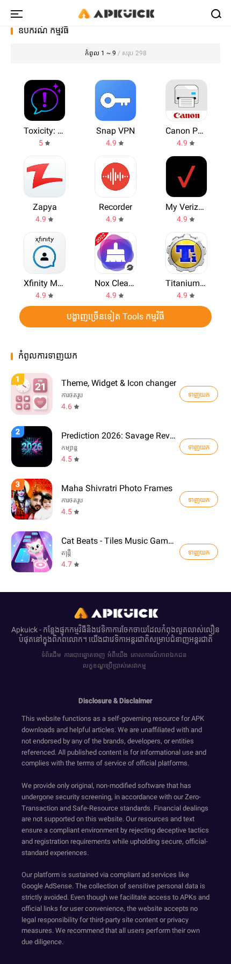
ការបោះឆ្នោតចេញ (84, 655)
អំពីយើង (117, 655)
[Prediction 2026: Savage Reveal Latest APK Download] (31, 446)
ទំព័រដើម (51, 655)
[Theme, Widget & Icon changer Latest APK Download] (31, 394)
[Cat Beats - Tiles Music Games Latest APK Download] (31, 551)
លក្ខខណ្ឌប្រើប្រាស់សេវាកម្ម (114, 665)
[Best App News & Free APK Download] (115, 13)
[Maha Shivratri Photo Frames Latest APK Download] (31, 499)
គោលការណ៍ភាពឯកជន (159, 655)
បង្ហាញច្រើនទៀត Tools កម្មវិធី (115, 316)
